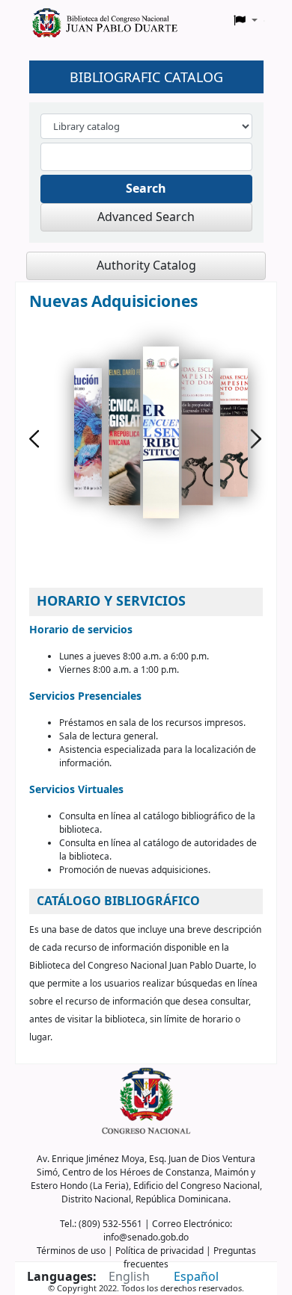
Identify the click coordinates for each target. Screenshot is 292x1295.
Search (146, 189)
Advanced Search (146, 217)
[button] (246, 21)
